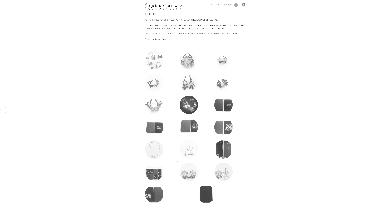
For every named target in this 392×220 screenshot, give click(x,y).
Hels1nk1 (233, 34)
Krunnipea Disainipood (210, 34)
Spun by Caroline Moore (167, 216)
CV (212, 5)
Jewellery (228, 5)
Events (218, 5)
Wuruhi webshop (187, 34)
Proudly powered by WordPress (152, 216)
